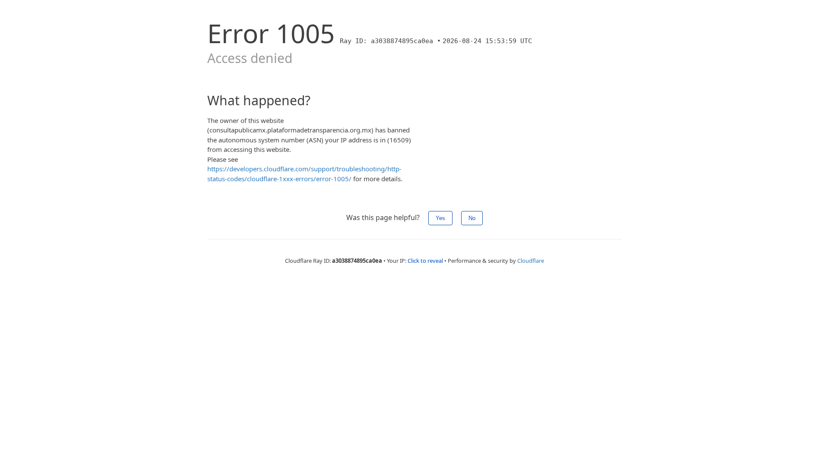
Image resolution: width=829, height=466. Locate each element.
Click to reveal (425, 260)
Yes (440, 218)
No (471, 218)
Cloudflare (530, 260)
